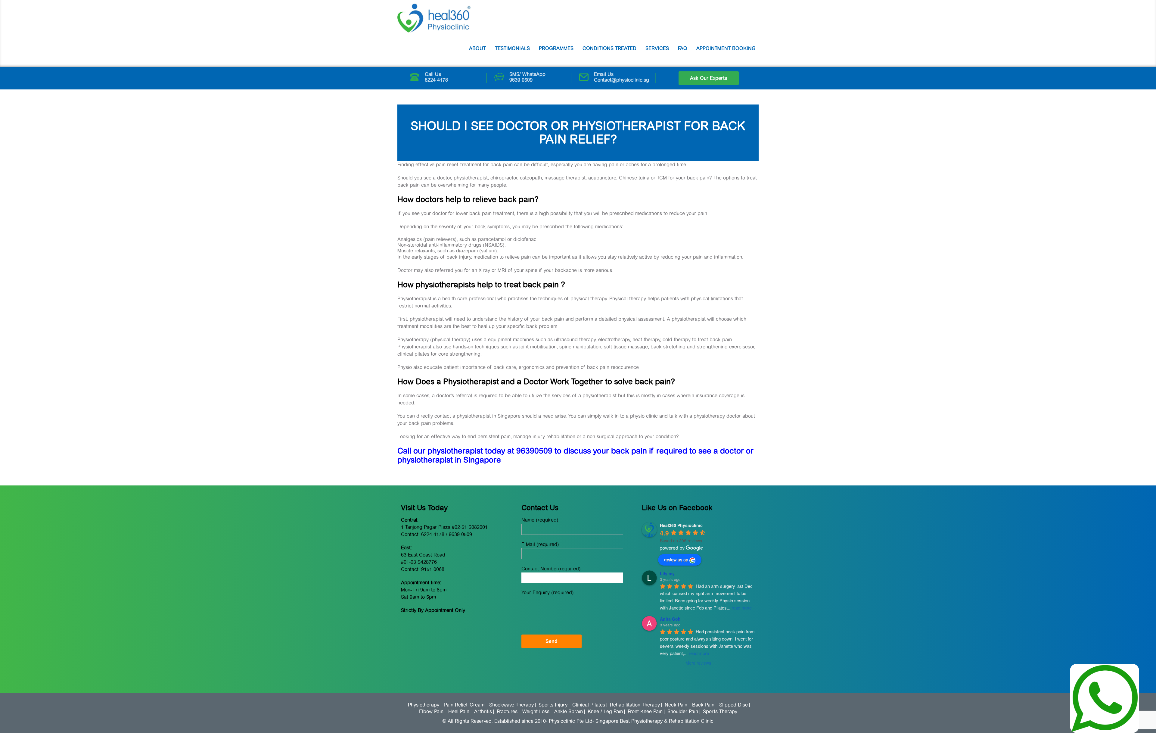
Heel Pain (458, 712)
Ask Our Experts (708, 78)
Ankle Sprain (568, 712)
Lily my (667, 573)
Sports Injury (553, 705)
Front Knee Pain (645, 712)
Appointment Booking (726, 48)
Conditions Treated (609, 48)
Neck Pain (676, 705)
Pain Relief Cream (464, 705)
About (477, 48)
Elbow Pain (431, 712)
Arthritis (483, 712)
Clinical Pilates (588, 705)
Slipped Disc (733, 705)
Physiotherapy (423, 705)
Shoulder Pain (682, 712)
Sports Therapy (720, 712)
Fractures (507, 712)
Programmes (556, 48)
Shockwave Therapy (511, 705)
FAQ (682, 48)
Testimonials (512, 48)
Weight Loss (535, 712)
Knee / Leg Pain (605, 712)
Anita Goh (670, 619)
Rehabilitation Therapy (635, 705)
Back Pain (703, 705)
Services (657, 48)
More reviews (698, 663)
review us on (676, 560)
